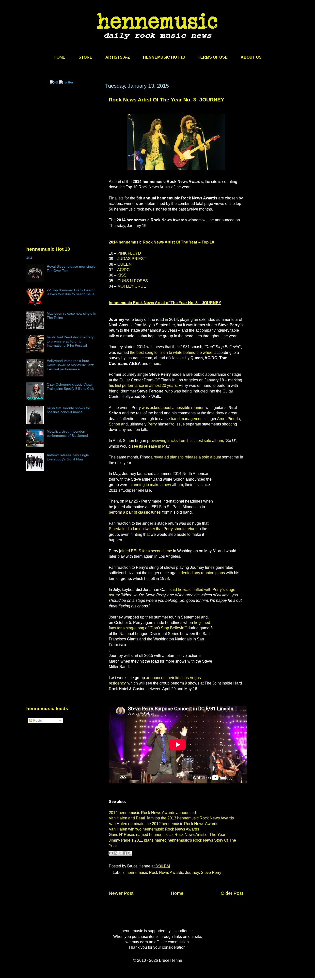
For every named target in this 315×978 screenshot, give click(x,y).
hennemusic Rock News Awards (154, 872)
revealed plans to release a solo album (187, 457)
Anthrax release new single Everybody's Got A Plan (68, 457)
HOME (59, 57)
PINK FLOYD (129, 253)
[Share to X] (120, 853)
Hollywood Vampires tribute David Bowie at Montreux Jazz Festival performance (70, 365)
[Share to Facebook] (125, 853)
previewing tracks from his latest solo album (185, 441)
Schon (114, 424)
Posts (37, 720)
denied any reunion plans (203, 573)
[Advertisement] (63, 130)
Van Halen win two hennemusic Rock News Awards (154, 829)
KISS (121, 275)
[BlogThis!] (115, 853)
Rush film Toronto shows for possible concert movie (68, 410)
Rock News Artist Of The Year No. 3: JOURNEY (166, 99)
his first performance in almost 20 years (143, 385)
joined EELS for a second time (145, 551)
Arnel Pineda (228, 419)
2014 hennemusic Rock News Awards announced (152, 813)
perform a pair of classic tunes (135, 512)
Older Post (232, 893)
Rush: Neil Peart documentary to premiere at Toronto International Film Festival (70, 341)
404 (29, 258)
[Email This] (111, 853)
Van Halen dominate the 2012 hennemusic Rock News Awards (163, 824)
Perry (152, 424)
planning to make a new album (156, 485)
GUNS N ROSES (132, 281)
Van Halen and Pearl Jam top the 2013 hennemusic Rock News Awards (171, 818)
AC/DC (123, 270)
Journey (192, 872)
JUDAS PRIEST (131, 259)
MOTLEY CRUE (131, 286)
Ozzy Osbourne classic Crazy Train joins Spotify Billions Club (70, 386)
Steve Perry (211, 872)
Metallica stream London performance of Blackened (67, 433)
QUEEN (124, 264)
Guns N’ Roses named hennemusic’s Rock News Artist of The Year (167, 834)
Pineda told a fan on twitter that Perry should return (153, 529)
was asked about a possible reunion (173, 408)
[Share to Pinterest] (129, 853)
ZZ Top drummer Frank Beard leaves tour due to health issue (70, 292)
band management (187, 419)
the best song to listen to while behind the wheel (171, 352)
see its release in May (150, 446)
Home (177, 893)
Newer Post (121, 893)
